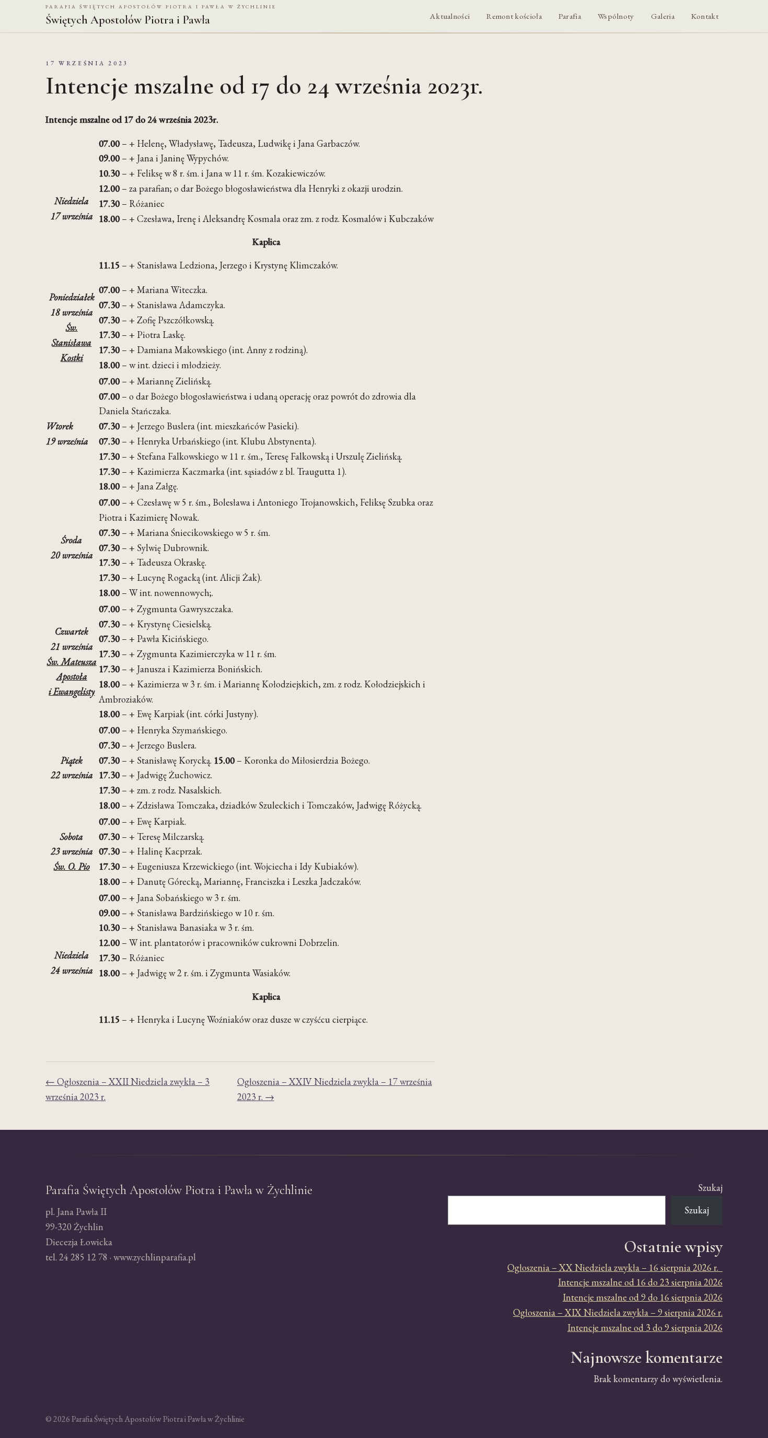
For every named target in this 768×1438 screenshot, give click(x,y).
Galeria (662, 16)
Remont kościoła (514, 16)
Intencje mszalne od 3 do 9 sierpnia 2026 (645, 1328)
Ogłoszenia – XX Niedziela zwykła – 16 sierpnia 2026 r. (615, 1267)
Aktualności (450, 16)
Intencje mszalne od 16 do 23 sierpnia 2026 (640, 1282)
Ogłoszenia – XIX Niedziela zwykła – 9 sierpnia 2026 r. (618, 1312)
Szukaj (710, 1188)
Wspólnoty (616, 16)
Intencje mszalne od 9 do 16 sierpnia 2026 (643, 1297)
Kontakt (704, 16)
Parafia (569, 16)
